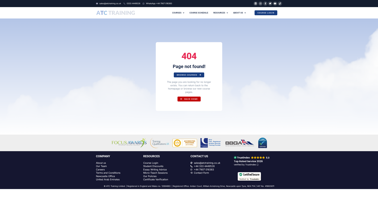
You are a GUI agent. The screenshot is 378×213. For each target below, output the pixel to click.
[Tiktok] (280, 3)
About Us (238, 13)
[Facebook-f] (265, 3)
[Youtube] (275, 3)
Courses (176, 13)
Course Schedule (198, 13)
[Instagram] (260, 3)
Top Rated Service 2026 (248, 161)
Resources (219, 13)
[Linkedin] (256, 3)
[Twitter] (270, 3)
